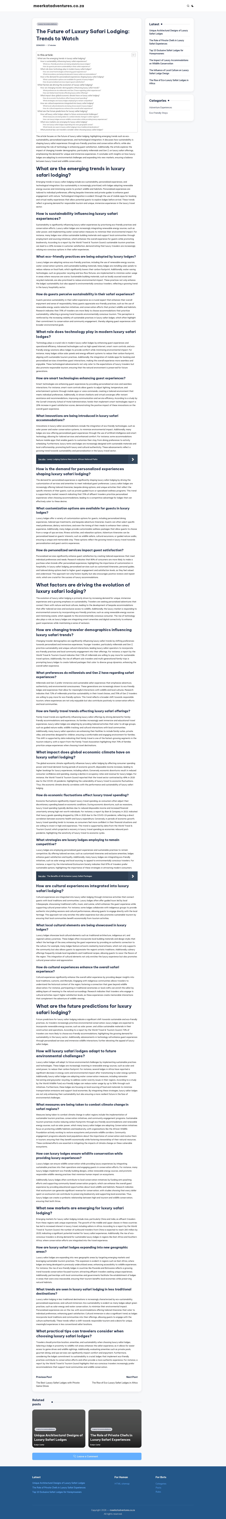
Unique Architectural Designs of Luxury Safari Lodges (168, 32)
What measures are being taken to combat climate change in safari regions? (71, 117)
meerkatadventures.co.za (58, 5)
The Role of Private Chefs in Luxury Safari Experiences (166, 42)
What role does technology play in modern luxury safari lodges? (66, 69)
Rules (158, 1491)
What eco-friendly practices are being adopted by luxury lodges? (66, 64)
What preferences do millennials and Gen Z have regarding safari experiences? (72, 90)
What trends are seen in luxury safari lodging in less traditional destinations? (71, 127)
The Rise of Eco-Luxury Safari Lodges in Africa (168, 82)
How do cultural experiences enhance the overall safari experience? (68, 108)
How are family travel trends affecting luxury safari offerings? (65, 93)
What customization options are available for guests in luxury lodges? (68, 79)
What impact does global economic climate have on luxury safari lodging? (70, 95)
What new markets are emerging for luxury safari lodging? (63, 122)
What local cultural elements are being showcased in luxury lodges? (68, 106)
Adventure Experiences (160, 107)
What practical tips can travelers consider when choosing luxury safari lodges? (71, 130)
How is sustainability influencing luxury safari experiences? (63, 61)
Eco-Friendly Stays (158, 113)
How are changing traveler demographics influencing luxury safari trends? (69, 88)
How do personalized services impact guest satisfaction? (64, 82)
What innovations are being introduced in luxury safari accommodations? (69, 74)
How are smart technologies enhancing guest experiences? (65, 72)
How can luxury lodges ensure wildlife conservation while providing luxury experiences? (75, 119)
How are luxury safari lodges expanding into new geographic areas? (68, 125)
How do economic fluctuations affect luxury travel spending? (65, 98)
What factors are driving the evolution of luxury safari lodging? (65, 85)
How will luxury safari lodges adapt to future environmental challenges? (69, 114)
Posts (158, 1487)
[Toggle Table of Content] (132, 55)
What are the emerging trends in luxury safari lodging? (61, 58)
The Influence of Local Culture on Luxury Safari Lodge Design (169, 72)
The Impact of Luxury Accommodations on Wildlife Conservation (168, 62)
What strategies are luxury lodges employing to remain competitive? (68, 101)
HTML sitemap (122, 1483)
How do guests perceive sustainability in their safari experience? (66, 66)
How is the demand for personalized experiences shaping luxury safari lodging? (72, 77)
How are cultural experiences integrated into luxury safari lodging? (67, 103)
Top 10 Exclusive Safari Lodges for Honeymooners (166, 52)
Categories (161, 1483)
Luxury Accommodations (47, 24)
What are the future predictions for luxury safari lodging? (62, 111)
